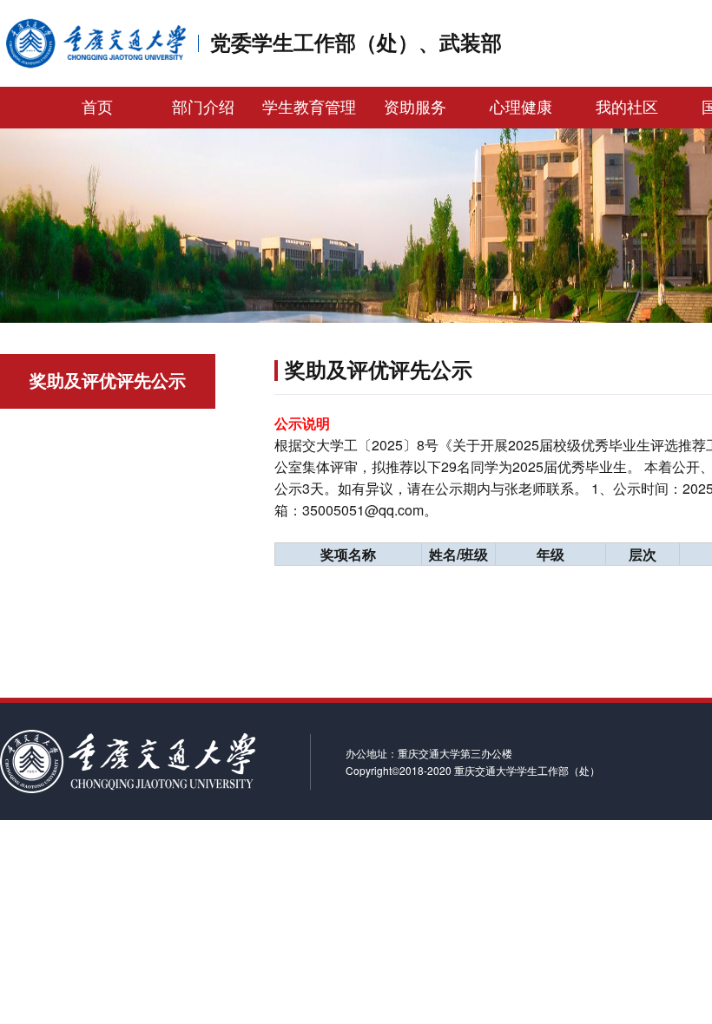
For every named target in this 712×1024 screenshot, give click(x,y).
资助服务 (415, 107)
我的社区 (627, 107)
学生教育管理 (309, 107)
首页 (97, 107)
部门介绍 (203, 107)
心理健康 (521, 107)
